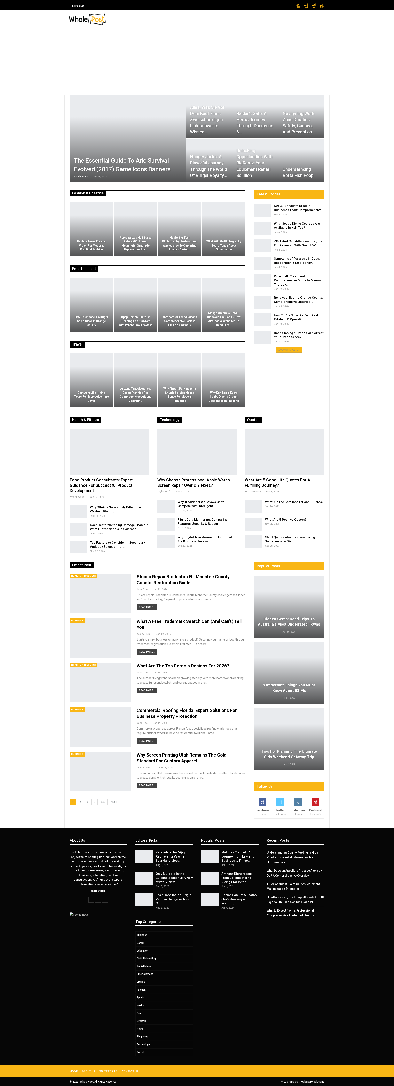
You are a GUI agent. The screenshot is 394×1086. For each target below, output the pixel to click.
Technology (143, 1044)
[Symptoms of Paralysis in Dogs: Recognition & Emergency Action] (262, 263)
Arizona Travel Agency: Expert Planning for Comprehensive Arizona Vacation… (135, 394)
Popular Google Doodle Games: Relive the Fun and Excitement (135, 6)
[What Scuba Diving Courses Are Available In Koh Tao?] (262, 228)
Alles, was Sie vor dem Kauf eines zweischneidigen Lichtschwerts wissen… (207, 120)
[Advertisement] (197, 59)
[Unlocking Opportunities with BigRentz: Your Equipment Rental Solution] (255, 160)
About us (88, 1071)
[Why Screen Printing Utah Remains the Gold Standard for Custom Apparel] (100, 771)
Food (139, 1013)
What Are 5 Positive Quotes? (285, 519)
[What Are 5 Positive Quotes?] (253, 524)
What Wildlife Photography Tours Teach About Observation (223, 245)
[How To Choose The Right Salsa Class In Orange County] (91, 304)
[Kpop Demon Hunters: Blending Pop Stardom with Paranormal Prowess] (135, 304)
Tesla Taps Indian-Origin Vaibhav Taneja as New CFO (173, 899)
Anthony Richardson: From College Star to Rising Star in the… (236, 878)
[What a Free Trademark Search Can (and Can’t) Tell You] (100, 638)
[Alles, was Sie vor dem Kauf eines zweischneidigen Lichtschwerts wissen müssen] (209, 116)
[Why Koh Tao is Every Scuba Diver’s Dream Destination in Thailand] (224, 380)
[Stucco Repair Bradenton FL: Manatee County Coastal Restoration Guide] (100, 593)
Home (74, 1071)
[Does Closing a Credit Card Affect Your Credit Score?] (262, 337)
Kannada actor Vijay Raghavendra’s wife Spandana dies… (170, 856)
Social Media (144, 966)
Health (140, 1005)
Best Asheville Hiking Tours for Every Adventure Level (91, 396)
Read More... (147, 607)
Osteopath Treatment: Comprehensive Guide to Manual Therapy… (298, 280)
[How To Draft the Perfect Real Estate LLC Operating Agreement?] (262, 319)
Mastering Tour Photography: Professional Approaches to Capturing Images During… (179, 243)
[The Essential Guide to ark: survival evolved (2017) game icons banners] (127, 138)
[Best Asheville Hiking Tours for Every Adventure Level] (91, 380)
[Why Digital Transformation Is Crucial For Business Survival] (166, 541)
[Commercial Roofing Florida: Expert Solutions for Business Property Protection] (100, 727)
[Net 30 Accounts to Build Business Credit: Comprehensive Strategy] (262, 210)
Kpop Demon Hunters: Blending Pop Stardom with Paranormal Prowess (135, 321)
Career (140, 942)
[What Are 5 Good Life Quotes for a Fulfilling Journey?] (284, 452)
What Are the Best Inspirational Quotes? (294, 502)
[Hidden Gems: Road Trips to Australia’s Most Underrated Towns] (289, 607)
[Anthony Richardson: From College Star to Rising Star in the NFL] (210, 878)
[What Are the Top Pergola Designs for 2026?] (100, 682)
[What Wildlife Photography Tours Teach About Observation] (224, 228)
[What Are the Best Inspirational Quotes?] (253, 506)
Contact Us (130, 1071)
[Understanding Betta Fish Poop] (301, 160)
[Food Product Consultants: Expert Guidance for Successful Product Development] (109, 452)
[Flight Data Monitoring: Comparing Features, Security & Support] (166, 524)
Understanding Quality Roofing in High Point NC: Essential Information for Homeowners (292, 857)
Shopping (142, 1036)
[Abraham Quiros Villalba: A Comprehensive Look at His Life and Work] (180, 304)
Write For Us (108, 1071)
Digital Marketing (146, 958)
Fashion (141, 989)
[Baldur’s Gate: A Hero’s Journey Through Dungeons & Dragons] (255, 116)
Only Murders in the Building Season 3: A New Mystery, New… (174, 878)
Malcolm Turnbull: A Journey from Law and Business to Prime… (237, 856)
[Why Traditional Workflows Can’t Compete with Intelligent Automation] (166, 506)
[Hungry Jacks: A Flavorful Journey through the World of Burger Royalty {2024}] (209, 160)
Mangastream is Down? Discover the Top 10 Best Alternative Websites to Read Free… (224, 319)
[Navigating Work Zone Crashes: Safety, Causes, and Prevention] (301, 116)
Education (142, 950)
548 (103, 802)
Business (77, 620)
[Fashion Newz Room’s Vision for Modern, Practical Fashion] (91, 228)
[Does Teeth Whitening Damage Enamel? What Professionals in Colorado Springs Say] (78, 529)
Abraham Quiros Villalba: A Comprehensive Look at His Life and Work (179, 321)
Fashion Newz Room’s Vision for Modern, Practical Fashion (91, 245)
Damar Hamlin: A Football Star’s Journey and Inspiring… (239, 899)
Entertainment (145, 974)
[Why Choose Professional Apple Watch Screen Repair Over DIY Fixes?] (197, 452)
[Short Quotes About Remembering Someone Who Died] (253, 541)
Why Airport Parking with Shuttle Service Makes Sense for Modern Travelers (179, 394)
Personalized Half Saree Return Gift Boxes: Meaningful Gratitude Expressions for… (135, 243)
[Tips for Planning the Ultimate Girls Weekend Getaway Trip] (289, 739)
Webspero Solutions (312, 1081)
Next (114, 802)
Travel (140, 1052)
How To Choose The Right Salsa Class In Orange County (91, 321)
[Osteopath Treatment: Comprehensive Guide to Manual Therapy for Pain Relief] (262, 280)
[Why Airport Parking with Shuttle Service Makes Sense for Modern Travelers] (180, 380)
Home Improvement (83, 576)
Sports (140, 997)
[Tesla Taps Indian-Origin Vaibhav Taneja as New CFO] (144, 899)
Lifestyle (142, 1020)
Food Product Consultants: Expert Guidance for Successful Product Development (101, 485)
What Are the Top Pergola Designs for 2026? (183, 665)
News (140, 1028)
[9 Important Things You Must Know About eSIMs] (289, 673)
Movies (141, 981)
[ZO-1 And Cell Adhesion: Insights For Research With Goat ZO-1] (262, 245)
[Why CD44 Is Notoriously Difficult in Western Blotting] (78, 511)
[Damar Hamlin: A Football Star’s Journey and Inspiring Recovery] (210, 899)
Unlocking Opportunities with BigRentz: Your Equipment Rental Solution (254, 163)
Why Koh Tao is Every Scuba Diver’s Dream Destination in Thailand (223, 396)
